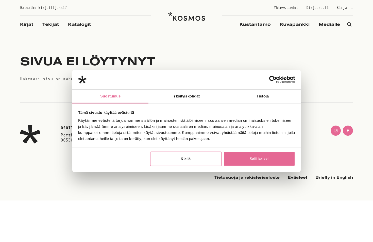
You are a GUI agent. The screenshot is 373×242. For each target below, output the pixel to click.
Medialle (329, 24)
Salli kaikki (259, 159)
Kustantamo (255, 24)
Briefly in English (334, 177)
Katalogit (79, 24)
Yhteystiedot (286, 8)
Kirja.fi (345, 8)
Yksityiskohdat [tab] (186, 96)
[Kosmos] (186, 16)
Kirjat (26, 24)
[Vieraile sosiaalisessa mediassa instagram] (336, 131)
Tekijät (50, 24)
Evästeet (297, 177)
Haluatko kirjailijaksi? (43, 8)
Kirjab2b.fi (317, 8)
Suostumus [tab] (110, 96)
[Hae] (349, 24)
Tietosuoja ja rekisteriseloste (247, 177)
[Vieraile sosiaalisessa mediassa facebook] (348, 131)
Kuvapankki (295, 24)
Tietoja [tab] (263, 96)
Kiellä (186, 159)
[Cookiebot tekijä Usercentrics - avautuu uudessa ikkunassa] (273, 79)
